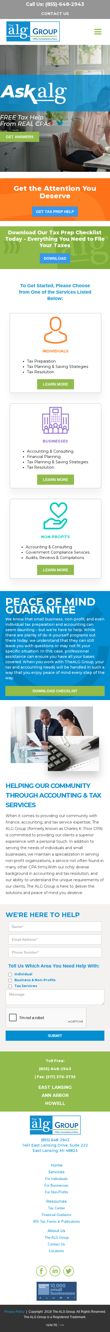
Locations (56, 1251)
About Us (56, 1230)
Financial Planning (44, 456)
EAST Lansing (55, 1087)
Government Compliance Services (57, 552)
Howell (55, 1103)
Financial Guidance (56, 1215)
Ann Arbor (55, 1095)
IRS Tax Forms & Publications (56, 1222)
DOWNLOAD (55, 258)
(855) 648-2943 (55, 1139)
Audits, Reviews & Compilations (55, 557)
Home (56, 1165)
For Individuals (56, 1179)
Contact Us (56, 1244)
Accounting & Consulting (50, 451)
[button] (98, 31)
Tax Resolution (40, 372)
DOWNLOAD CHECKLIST (55, 691)
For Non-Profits (56, 1192)
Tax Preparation (41, 361)
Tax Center (56, 1208)
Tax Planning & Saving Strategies (57, 366)
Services (56, 1172)
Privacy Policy (14, 1312)
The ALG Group (57, 1238)
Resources (56, 1201)
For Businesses (56, 1185)
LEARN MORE (55, 384)
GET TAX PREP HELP (55, 211)
